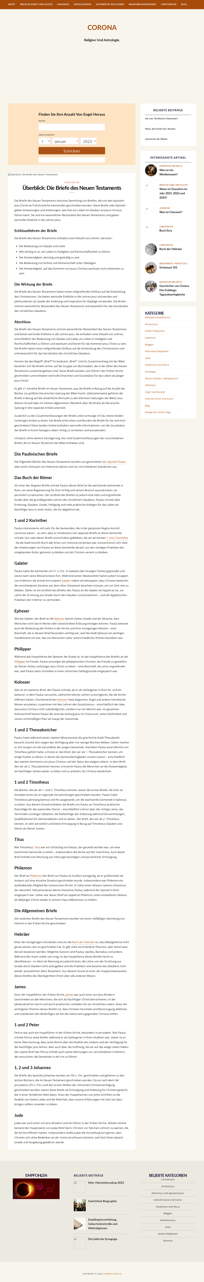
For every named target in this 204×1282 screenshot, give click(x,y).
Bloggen (149, 344)
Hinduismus (151, 324)
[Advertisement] (102, 79)
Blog (184, 4)
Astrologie (150, 371)
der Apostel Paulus (114, 462)
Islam (148, 358)
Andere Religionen (155, 330)
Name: (42, 120)
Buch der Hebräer (83, 942)
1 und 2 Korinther (117, 538)
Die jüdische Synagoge (102, 1239)
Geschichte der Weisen (156, 139)
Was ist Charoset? (170, 212)
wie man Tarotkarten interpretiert (161, 119)
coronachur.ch (112, 1273)
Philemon (36, 876)
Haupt (11, 4)
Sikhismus (63, 4)
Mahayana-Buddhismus (142, 4)
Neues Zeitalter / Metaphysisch (161, 378)
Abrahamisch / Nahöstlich (173, 264)
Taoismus (168, 1240)
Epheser (59, 618)
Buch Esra (165, 230)
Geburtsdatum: (47, 134)
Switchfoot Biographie (102, 1201)
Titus (37, 847)
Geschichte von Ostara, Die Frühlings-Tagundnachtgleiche (174, 290)
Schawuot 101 (168, 267)
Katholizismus (82, 4)
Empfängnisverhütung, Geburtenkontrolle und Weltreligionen (102, 1224)
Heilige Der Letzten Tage (158, 412)
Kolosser (62, 699)
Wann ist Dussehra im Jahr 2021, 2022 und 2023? (173, 193)
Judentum (164, 208)
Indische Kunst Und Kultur (36, 4)
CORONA (102, 28)
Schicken (71, 151)
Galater (66, 580)
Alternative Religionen (110, 4)
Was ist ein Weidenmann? (168, 172)
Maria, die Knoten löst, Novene (160, 129)
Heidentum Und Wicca (170, 166)
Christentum (168, 4)
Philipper (19, 661)
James (69, 994)
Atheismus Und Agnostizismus (168, 1193)
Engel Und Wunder (155, 391)
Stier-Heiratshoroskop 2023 (106, 1182)
